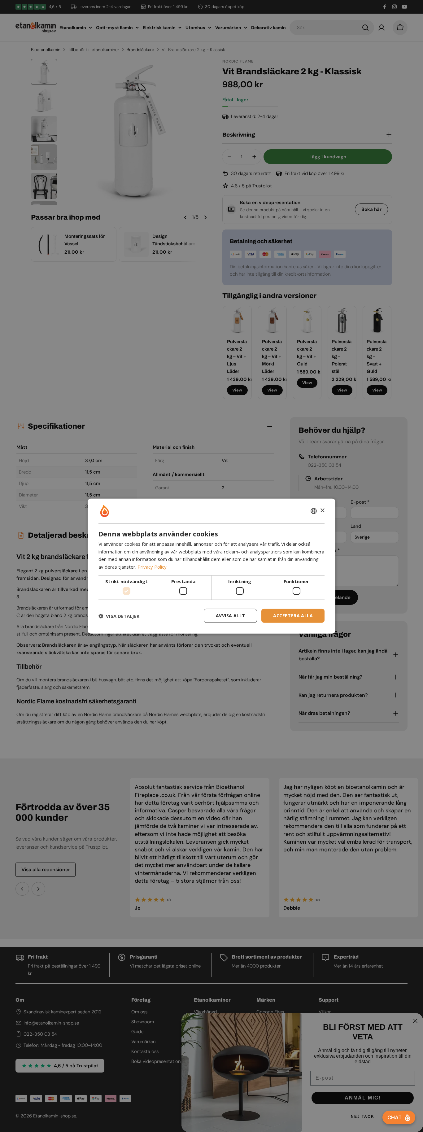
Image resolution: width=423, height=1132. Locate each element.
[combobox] (314, 511)
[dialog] (211, 566)
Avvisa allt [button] (230, 615)
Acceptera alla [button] (293, 615)
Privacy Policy (152, 567)
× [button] (322, 510)
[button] (118, 615)
